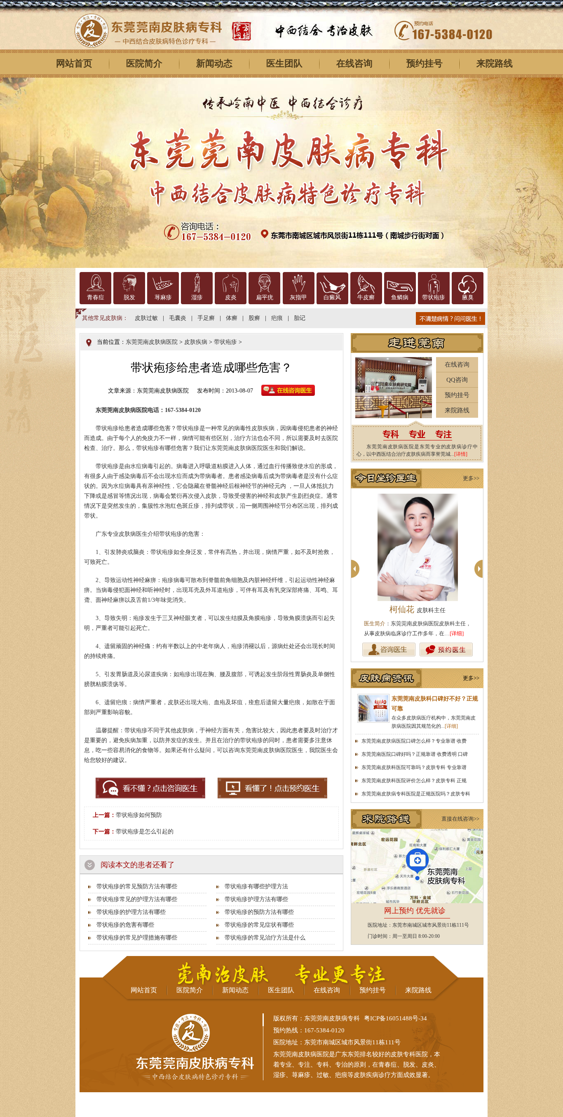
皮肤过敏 (146, 318)
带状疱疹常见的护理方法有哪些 (136, 899)
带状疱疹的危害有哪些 (125, 925)
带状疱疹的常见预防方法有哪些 (136, 886)
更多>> (471, 478)
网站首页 (74, 63)
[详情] (460, 454)
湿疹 (197, 297)
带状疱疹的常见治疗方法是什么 (265, 938)
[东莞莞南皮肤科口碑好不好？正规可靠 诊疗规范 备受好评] (373, 708)
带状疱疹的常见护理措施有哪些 (136, 938)
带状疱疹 (433, 297)
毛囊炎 (177, 318)
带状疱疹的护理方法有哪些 (131, 912)
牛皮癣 (366, 297)
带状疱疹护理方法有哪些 (256, 899)
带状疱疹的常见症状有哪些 (259, 925)
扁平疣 (264, 297)
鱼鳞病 (399, 297)
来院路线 (494, 63)
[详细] (464, 633)
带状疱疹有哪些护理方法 (256, 886)
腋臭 (468, 297)
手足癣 (206, 318)
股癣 (254, 318)
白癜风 (332, 297)
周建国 (425, 609)
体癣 (231, 318)
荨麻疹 (163, 297)
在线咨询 (354, 63)
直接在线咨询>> (460, 819)
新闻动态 (214, 63)
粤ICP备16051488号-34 (395, 1018)
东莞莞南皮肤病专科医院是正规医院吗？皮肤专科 (415, 794)
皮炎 (231, 297)
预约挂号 (424, 63)
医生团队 (284, 63)
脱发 (129, 297)
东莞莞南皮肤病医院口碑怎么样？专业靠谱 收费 (414, 741)
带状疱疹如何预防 (139, 815)
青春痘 (95, 297)
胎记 (299, 318)
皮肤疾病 (195, 342)
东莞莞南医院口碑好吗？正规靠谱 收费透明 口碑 (414, 754)
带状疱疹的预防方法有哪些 (259, 912)
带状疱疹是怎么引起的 (145, 831)
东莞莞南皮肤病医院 (152, 342)
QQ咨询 (457, 379)
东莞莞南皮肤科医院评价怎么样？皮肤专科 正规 (414, 780)
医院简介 (144, 63)
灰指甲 (298, 297)
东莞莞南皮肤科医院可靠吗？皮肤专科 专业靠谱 (414, 767)
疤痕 (277, 318)
